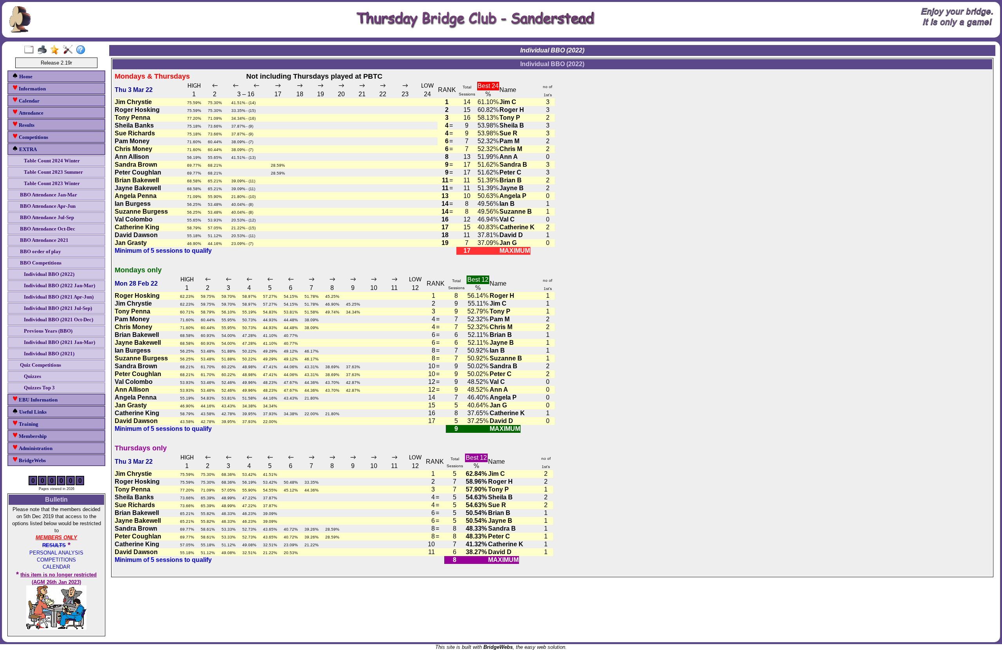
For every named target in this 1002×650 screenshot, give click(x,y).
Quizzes (32, 376)
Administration (35, 448)
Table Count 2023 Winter (52, 183)
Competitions (33, 137)
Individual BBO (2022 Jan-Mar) (59, 285)
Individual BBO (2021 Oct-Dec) (58, 319)
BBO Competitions (40, 263)
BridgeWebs (32, 460)
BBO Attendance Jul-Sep (47, 217)
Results (26, 125)
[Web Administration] (69, 50)
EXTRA (27, 149)
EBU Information (38, 400)
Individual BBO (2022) (49, 274)
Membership (32, 436)
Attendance (30, 113)
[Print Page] (43, 50)
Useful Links (32, 412)
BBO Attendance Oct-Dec (47, 229)
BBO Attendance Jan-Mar (48, 195)
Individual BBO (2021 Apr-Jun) (59, 297)
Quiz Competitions (40, 365)
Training (28, 424)
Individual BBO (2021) (49, 354)
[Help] (82, 50)
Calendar (29, 101)
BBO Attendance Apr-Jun (48, 206)
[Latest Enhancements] (56, 50)
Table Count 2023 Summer (53, 172)
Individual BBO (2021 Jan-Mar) (59, 342)
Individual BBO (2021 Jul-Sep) (58, 308)
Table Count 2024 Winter (52, 161)
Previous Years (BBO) (48, 331)
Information (32, 89)
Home (25, 76)
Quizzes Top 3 (39, 388)
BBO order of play (40, 251)
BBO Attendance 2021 (44, 240)
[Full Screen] (30, 50)
